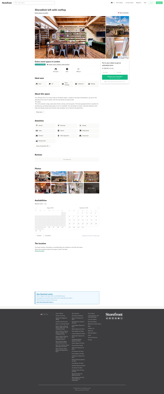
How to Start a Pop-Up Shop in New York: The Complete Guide (62, 327)
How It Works (59, 313)
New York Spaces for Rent (77, 318)
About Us (90, 330)
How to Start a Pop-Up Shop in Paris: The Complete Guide (62, 338)
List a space (91, 313)
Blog (89, 326)
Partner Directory (60, 315)
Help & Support (92, 333)
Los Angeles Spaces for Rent (78, 326)
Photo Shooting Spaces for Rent (78, 360)
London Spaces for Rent (78, 333)
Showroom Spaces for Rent (78, 348)
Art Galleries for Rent (77, 351)
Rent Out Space (92, 321)
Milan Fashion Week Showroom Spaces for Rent (62, 350)
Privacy (90, 340)
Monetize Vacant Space (94, 324)
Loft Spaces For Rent (77, 363)
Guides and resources (62, 321)
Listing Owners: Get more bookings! (93, 316)
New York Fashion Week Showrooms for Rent (62, 345)
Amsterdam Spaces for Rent (78, 336)
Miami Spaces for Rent (78, 329)
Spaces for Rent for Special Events (77, 374)
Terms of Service (92, 337)
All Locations (75, 313)
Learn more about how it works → (45, 302)
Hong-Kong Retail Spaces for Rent (76, 340)
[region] (67, 273)
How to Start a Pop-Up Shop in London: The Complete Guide (62, 333)
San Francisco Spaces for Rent (78, 322)
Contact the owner (39, 251)
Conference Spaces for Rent (78, 356)
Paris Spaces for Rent (78, 331)
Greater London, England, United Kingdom (59, 64)
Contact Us (91, 328)
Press (89, 335)
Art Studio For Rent (77, 367)
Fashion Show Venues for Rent (78, 370)
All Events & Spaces (77, 315)
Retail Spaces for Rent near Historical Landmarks (78, 379)
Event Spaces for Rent (78, 353)
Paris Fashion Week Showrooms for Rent (61, 342)
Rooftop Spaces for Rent (78, 365)
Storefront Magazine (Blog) (61, 318)
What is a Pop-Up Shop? (62, 324)
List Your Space (92, 319)
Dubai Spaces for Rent (78, 343)
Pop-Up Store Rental (77, 345)
